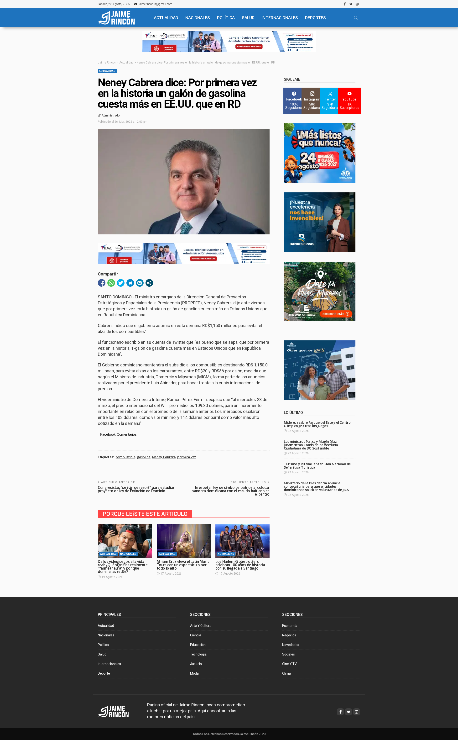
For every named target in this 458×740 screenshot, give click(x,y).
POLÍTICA (226, 17)
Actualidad (107, 71)
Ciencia (195, 635)
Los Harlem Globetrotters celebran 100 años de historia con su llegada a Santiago (240, 565)
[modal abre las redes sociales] (149, 283)
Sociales (288, 654)
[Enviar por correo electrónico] (140, 283)
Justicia (196, 664)
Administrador (111, 115)
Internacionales (280, 17)
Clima (286, 673)
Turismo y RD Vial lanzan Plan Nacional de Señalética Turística (317, 466)
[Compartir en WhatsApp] (111, 283)
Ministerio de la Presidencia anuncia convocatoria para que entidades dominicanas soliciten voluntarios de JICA (316, 486)
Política (103, 645)
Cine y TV (289, 664)
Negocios (289, 635)
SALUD (248, 17)
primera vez (186, 457)
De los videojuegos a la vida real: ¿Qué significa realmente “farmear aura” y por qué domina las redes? (122, 566)
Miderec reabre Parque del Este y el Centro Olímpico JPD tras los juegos (317, 424)
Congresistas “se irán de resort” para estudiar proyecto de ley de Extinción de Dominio (136, 489)
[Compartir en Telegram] (130, 283)
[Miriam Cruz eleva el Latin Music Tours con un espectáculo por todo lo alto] (184, 541)
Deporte (104, 673)
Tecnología (198, 654)
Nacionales (128, 553)
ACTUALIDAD (166, 17)
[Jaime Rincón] (122, 18)
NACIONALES (197, 17)
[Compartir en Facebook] (101, 283)
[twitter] (351, 4)
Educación (198, 645)
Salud (102, 654)
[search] (356, 17)
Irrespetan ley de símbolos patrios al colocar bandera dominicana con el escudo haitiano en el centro (231, 491)
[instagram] (357, 4)
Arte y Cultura (200, 626)
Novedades (290, 645)
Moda (194, 673)
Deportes (315, 17)
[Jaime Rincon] (118, 710)
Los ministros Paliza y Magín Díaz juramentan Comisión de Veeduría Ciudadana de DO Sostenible (311, 444)
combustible (125, 457)
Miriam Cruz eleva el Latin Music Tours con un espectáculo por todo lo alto (183, 565)
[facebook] (345, 4)
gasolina (144, 457)
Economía (289, 626)
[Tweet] (121, 283)
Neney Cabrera (164, 457)
